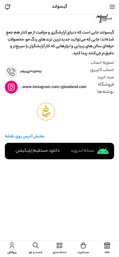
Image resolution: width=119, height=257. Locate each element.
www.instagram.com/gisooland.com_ (53, 87)
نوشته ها (105, 92)
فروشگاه (106, 85)
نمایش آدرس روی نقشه (25, 136)
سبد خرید (105, 77)
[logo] (104, 17)
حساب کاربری (102, 70)
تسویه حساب (102, 63)
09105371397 (31, 72)
